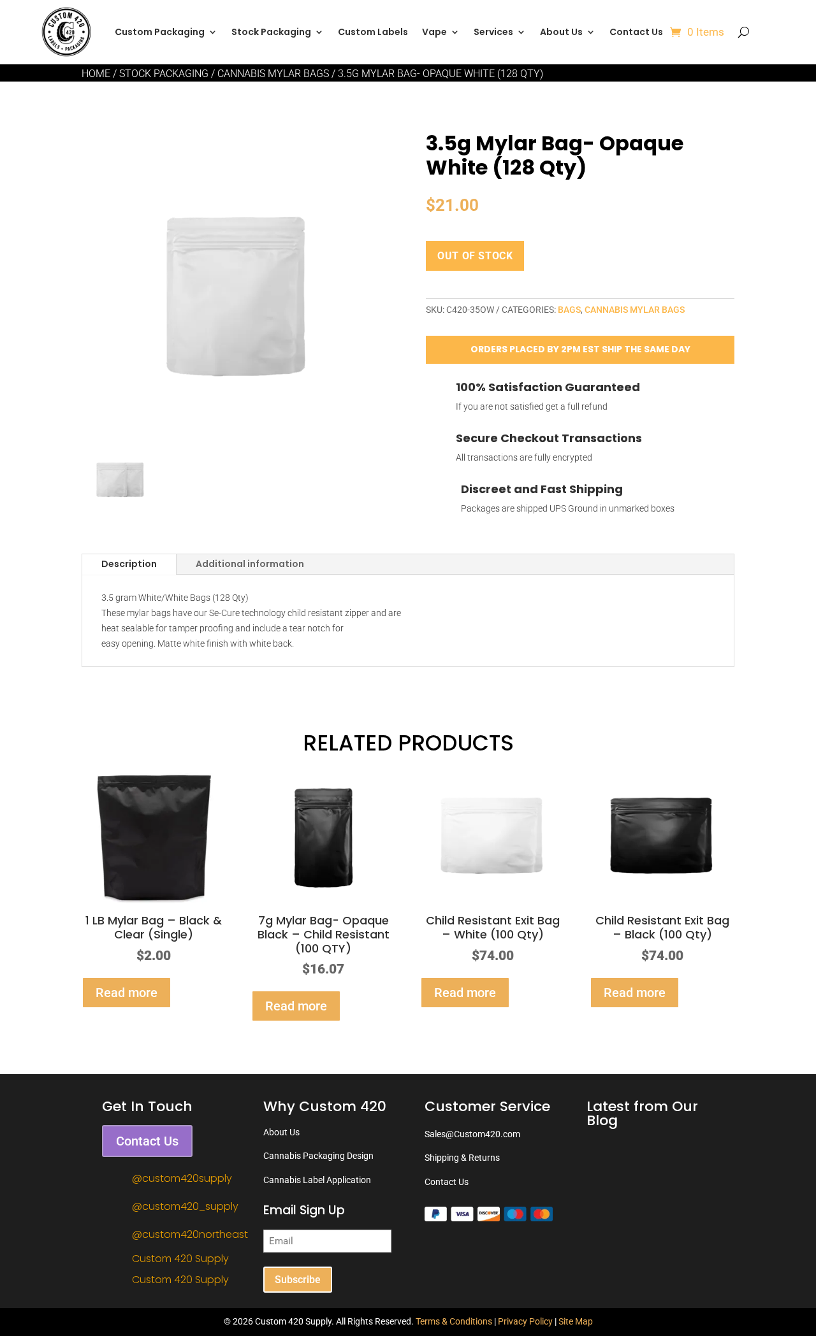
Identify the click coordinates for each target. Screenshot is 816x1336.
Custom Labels (373, 31)
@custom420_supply (185, 1206)
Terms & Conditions (454, 1321)
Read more (126, 992)
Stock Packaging (163, 74)
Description (129, 563)
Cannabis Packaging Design (318, 1156)
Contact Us (636, 31)
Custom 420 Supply (180, 1258)
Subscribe (298, 1280)
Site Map (575, 1321)
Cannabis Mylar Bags (273, 74)
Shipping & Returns (462, 1158)
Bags (569, 310)
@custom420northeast (190, 1234)
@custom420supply (182, 1178)
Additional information (250, 563)
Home (96, 74)
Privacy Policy (525, 1321)
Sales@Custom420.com (472, 1134)
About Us (561, 31)
